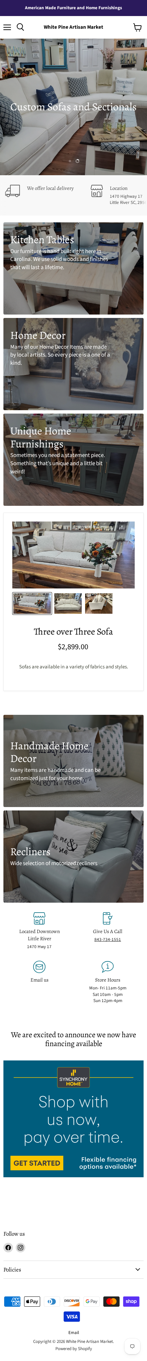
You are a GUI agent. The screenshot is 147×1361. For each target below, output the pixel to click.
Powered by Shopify (73, 1349)
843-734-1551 (107, 939)
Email (73, 1333)
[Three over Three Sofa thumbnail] (32, 603)
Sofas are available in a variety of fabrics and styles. (73, 667)
